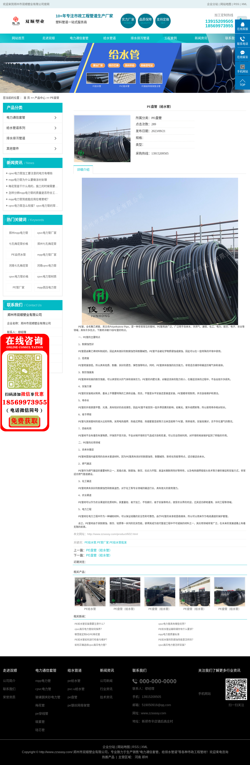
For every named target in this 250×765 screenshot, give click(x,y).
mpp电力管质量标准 (168, 634)
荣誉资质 (9, 697)
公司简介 (9, 680)
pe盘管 (72, 697)
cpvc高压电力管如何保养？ (89, 629)
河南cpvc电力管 (46, 265)
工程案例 (170, 38)
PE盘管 (54, 97)
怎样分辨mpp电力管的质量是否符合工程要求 (34, 192)
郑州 (145, 757)
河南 (138, 757)
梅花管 (40, 705)
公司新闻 (106, 680)
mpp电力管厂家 (46, 254)
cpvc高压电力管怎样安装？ (172, 645)
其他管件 (12, 148)
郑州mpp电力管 (18, 232)
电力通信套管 (79, 38)
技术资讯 (106, 697)
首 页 (27, 97)
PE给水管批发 (118, 542)
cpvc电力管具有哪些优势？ (172, 624)
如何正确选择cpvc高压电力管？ (91, 645)
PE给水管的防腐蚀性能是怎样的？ (176, 639)
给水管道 (109, 38)
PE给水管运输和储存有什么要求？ (176, 629)
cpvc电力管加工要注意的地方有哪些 (31, 173)
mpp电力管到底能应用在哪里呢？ (29, 199)
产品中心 (40, 97)
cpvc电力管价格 (18, 276)
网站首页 (18, 38)
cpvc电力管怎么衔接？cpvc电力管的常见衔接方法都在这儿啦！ (34, 205)
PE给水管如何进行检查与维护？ (91, 639)
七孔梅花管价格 (18, 243)
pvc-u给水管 (76, 689)
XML (244, 4)
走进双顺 (48, 38)
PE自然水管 (18, 254)
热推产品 (108, 757)
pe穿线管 (41, 713)
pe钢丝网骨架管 (79, 705)
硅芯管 (40, 730)
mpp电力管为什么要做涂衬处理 (28, 179)
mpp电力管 (43, 680)
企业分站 (212, 4)
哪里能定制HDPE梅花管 (87, 634)
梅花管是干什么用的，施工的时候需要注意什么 (34, 186)
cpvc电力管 (43, 689)
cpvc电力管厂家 (46, 232)
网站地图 (225, 4)
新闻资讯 (201, 38)
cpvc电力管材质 (46, 276)
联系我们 (231, 38)
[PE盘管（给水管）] (125, 592)
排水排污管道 (140, 38)
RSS (236, 4)
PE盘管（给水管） (99, 550)
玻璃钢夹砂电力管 (47, 697)
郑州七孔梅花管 (46, 243)
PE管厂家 (18, 287)
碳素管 (40, 721)
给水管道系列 (15, 128)
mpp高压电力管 (46, 287)
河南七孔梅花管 (18, 265)
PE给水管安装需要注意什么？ (90, 624)
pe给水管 (74, 680)
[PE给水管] (90, 592)
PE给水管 (90, 542)
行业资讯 (106, 689)
